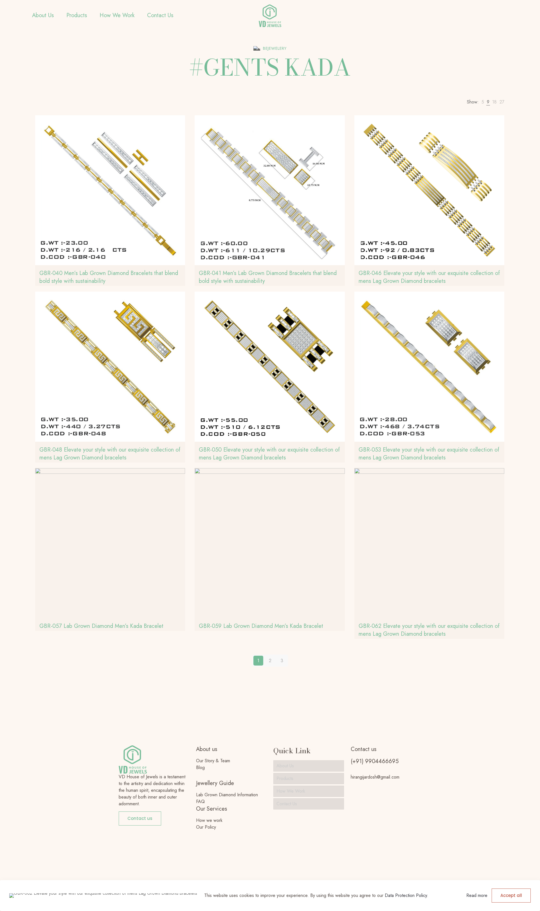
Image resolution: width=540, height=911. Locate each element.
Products (284, 778)
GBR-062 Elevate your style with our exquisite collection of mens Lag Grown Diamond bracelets (429, 630)
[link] (483, 102)
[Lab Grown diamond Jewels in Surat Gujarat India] (270, 15)
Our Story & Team (213, 760)
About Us (285, 766)
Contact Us (286, 803)
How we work (209, 820)
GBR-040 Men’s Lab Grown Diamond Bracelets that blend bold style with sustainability (108, 277)
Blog (200, 767)
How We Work (290, 791)
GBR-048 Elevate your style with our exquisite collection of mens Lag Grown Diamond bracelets (109, 454)
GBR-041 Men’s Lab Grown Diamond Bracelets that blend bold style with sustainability (268, 277)
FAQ (200, 801)
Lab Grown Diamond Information (227, 795)
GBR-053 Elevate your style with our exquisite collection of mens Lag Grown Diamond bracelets (429, 454)
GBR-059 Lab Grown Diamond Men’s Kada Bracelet (261, 626)
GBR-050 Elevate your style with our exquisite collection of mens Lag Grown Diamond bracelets (269, 454)
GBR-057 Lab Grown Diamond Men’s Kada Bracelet (101, 626)
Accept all (511, 895)
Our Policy (206, 827)
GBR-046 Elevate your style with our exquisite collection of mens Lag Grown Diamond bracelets (429, 277)
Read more (476, 895)
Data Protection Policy (406, 895)
